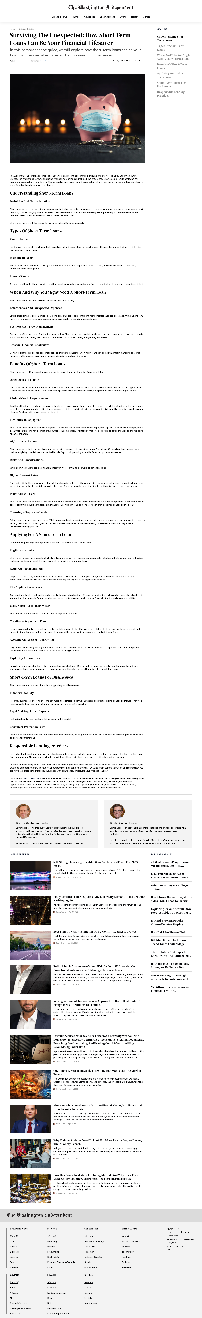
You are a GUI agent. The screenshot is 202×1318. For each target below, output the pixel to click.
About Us (170, 1249)
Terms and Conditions (175, 1246)
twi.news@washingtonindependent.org (181, 1239)
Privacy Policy (172, 1243)
